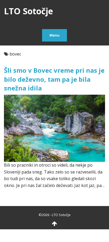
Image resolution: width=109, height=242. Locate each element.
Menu (54, 35)
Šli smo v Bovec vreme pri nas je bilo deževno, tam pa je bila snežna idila (54, 79)
